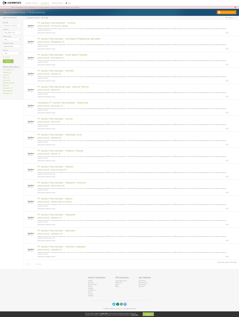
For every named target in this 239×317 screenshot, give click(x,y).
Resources (118, 282)
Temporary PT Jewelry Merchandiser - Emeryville (62, 103)
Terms (90, 292)
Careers (90, 288)
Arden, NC (6, 77)
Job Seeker (44, 3)
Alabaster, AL (7, 72)
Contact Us (91, 290)
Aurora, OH (6, 80)
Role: (4, 22)
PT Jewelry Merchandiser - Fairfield (55, 71)
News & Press (92, 284)
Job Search (142, 280)
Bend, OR (6, 85)
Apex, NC (6, 75)
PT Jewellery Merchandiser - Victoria (56, 23)
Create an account (57, 3)
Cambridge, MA (8, 90)
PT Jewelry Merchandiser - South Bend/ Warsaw (62, 55)
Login (69, 3)
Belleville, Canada (8, 83)
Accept (148, 314)
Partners (91, 282)
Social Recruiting (121, 280)
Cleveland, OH (7, 93)
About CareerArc (97, 277)
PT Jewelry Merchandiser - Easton (55, 199)
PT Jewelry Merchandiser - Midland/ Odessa (60, 151)
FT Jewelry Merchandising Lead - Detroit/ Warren (63, 87)
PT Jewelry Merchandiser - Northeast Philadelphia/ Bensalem (69, 39)
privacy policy (104, 313)
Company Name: (8, 43)
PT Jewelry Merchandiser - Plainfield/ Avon (59, 135)
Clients (90, 280)
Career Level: (7, 36)
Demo (117, 284)
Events (90, 286)
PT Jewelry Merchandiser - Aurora (55, 119)
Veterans (141, 286)
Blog (116, 286)
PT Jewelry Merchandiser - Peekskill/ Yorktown (61, 183)
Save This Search (227, 12)
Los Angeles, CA (8, 70)
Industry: (6, 50)
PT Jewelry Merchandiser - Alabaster (56, 215)
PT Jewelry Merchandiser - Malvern (55, 167)
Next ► (39, 264)
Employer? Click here (31, 3)
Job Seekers (144, 277)
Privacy (90, 294)
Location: (6, 29)
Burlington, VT (7, 88)
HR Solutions (122, 277)
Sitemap (90, 295)
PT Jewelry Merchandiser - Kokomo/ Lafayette (61, 247)
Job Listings (142, 284)
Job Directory (142, 282)
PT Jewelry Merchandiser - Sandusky (56, 230)
